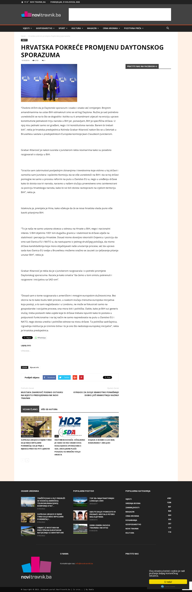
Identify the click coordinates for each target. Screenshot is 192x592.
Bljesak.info (34, 367)
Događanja (131, 520)
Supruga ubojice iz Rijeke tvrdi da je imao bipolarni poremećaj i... (50, 516)
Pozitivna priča (132, 28)
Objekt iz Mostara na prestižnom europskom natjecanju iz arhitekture (50, 530)
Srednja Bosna (133, 503)
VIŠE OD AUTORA (49, 409)
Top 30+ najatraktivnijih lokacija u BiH (102, 499)
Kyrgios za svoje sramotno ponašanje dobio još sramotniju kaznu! (96, 394)
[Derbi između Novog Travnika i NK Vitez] (80, 529)
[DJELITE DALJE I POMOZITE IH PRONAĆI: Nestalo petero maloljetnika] (80, 515)
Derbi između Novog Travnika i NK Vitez (100, 526)
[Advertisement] (120, 14)
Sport (62, 28)
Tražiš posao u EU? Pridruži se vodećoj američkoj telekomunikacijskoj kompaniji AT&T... (51, 502)
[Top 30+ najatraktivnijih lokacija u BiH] (80, 502)
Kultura (76, 28)
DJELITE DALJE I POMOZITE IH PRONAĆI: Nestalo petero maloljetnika (103, 514)
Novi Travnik (132, 528)
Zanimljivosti (132, 507)
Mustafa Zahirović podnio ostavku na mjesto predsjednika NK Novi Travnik (42, 395)
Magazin (92, 28)
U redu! (168, 581)
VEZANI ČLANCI (30, 409)
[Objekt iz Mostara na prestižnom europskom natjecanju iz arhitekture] (28, 531)
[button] (167, 28)
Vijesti (26, 28)
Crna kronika (110, 28)
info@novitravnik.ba (84, 563)
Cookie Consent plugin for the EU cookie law (168, 586)
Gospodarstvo (44, 28)
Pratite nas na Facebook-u (142, 66)
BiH (56, 436)
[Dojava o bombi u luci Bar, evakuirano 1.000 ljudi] (103, 426)
